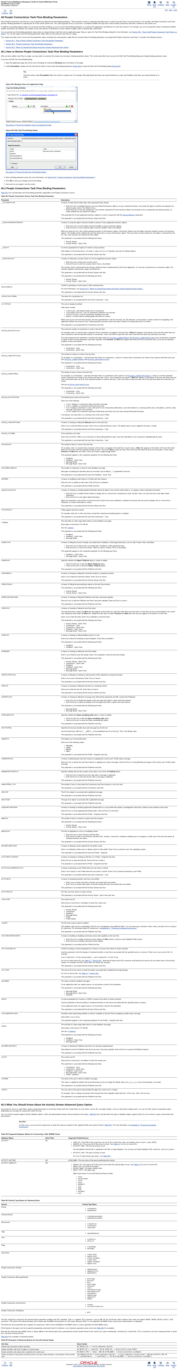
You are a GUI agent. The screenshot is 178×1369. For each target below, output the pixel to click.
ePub (175, 10)
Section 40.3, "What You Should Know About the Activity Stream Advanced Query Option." (111, 289)
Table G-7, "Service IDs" (93, 961)
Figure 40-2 (116, 66)
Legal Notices (77, 1366)
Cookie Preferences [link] (89, 1366)
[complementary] (89, 1366)
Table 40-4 (100, 1328)
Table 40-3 (106, 1156)
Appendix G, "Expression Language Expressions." (119, 928)
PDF (166, 10)
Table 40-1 (4, 193)
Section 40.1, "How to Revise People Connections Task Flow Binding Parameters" (34, 41)
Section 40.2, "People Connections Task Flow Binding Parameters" (29, 44)
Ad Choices (101, 1366)
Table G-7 (117, 1144)
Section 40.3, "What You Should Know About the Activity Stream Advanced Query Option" (37, 47)
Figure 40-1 (77, 66)
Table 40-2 (93, 1114)
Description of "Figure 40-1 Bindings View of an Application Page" (29, 125)
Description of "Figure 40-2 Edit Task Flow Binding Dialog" (26, 172)
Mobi (170, 10)
